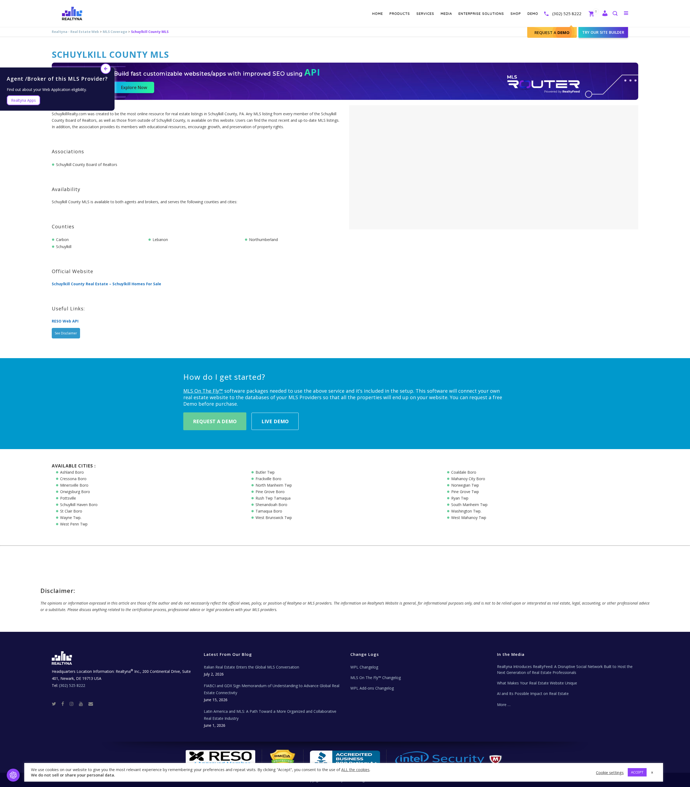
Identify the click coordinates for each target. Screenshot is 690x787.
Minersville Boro (74, 485)
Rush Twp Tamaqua (273, 498)
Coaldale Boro (463, 472)
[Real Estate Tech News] (90, 703)
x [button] (652, 772)
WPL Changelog (364, 667)
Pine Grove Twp (465, 491)
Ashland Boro (72, 472)
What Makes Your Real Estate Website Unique (537, 683)
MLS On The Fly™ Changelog (375, 677)
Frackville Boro (268, 478)
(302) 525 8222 (566, 13)
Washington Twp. (466, 511)
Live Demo (275, 421)
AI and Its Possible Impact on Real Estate (533, 693)
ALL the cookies (355, 769)
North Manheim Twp (274, 485)
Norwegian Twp (465, 485)
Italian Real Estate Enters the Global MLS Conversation (251, 667)
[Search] (615, 14)
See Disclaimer (66, 333)
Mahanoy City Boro (468, 478)
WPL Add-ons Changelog (372, 688)
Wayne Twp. (70, 517)
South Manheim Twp (469, 504)
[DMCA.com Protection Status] (282, 758)
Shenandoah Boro (271, 504)
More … (503, 704)
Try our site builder (603, 32)
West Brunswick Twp (274, 517)
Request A (552, 32)
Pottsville (68, 498)
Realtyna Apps (23, 100)
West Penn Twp (74, 524)
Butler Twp (265, 472)
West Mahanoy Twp (468, 517)
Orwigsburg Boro (75, 491)
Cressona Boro (73, 478)
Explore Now (134, 87)
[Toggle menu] (625, 13)
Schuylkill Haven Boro (79, 504)
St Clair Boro (71, 511)
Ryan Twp (459, 498)
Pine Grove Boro (270, 491)
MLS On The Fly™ (203, 391)
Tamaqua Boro (269, 511)
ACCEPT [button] (637, 772)
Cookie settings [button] (610, 772)
